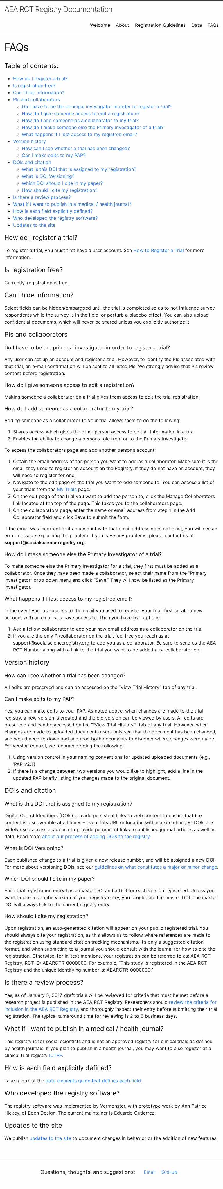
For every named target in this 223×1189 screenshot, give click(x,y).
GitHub (169, 1172)
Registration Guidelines (160, 25)
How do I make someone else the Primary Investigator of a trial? (92, 127)
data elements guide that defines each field (93, 1080)
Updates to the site (34, 225)
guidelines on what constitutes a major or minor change (156, 867)
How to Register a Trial (158, 250)
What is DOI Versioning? (48, 176)
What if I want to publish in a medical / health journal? (72, 204)
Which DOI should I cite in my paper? (62, 183)
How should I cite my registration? (59, 190)
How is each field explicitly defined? (53, 211)
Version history (29, 141)
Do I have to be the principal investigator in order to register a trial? (96, 106)
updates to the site (50, 1138)
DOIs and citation (32, 162)
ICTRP (55, 1055)
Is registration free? (34, 85)
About (122, 25)
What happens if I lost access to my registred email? (79, 134)
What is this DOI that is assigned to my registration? (79, 169)
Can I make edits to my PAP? (53, 155)
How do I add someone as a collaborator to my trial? (80, 120)
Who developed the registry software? (55, 218)
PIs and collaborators (36, 99)
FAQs (213, 25)
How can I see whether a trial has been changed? (76, 148)
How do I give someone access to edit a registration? (81, 113)
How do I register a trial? (40, 78)
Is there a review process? (42, 197)
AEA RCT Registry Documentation (58, 9)
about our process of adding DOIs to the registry (96, 836)
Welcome (100, 25)
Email (150, 1172)
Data (196, 25)
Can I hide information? (38, 92)
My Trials (67, 489)
